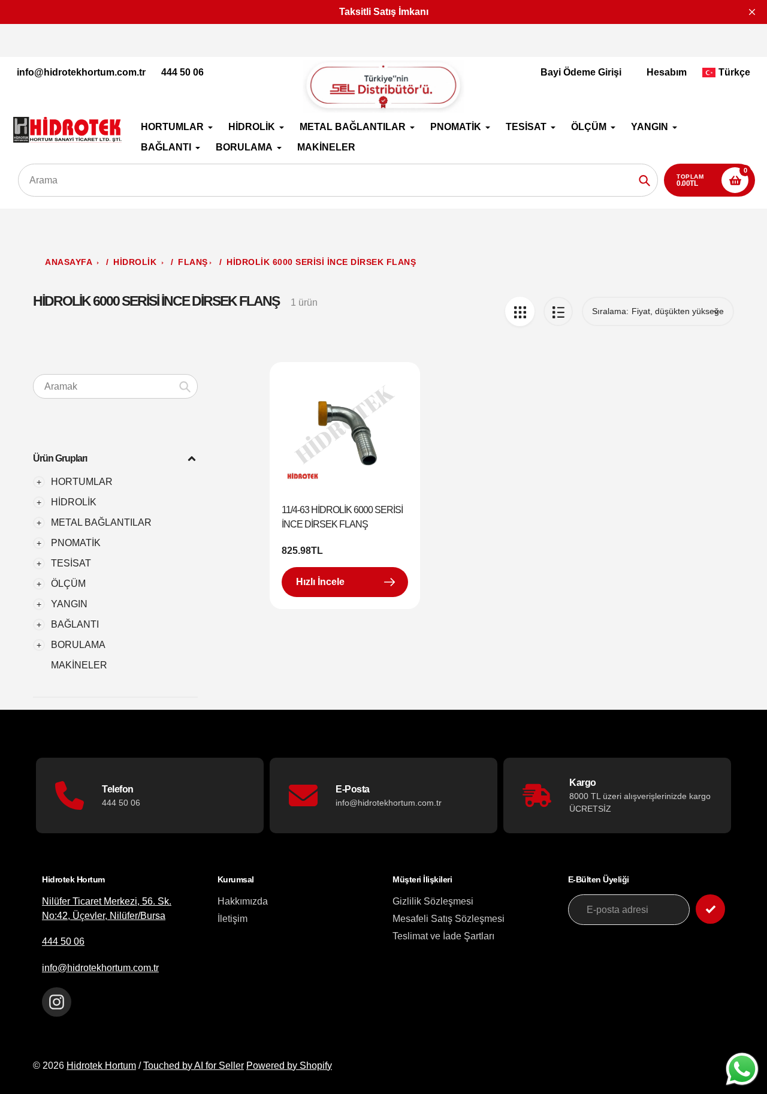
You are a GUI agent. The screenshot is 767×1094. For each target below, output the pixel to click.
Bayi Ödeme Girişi (580, 72)
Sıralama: (610, 311)
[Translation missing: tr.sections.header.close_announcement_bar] (752, 12)
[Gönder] (710, 909)
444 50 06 (182, 72)
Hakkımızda (243, 901)
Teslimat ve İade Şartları (443, 936)
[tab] (115, 665)
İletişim (232, 919)
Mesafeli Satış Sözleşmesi (448, 919)
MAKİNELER (79, 665)
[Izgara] (520, 311)
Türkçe (734, 72)
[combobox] (115, 386)
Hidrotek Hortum (101, 1065)
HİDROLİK (136, 262)
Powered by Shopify (289, 1065)
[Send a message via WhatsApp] (742, 1069)
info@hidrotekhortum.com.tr (81, 72)
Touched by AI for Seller (193, 1065)
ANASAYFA (68, 262)
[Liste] (558, 311)
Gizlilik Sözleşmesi (432, 901)
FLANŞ (193, 262)
